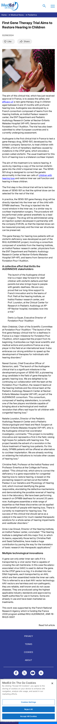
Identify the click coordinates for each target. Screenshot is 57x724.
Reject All (28, 709)
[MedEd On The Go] (9, 6)
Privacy (28, 636)
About (28, 660)
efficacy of (7, 101)
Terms (28, 644)
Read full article (47, 625)
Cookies (28, 652)
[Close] (52, 683)
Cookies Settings (28, 702)
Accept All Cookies (28, 716)
